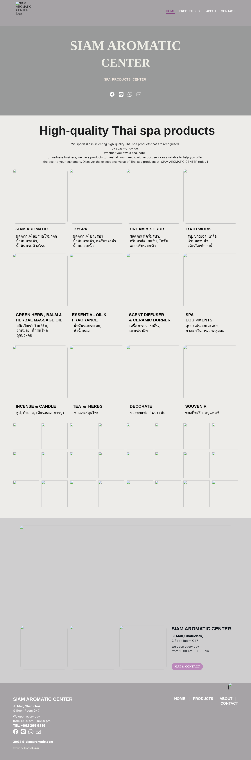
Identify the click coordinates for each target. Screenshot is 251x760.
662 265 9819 (34, 725)
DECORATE (141, 406)
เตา (132, 331)
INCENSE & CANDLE (36, 406)
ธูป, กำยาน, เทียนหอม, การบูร (40, 413)
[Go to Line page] (121, 94)
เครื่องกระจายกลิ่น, (145, 326)
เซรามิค (141, 331)
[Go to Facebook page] (112, 94)
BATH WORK (198, 229)
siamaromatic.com (39, 741)
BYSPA (80, 229)
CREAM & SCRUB (147, 229)
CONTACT (228, 11)
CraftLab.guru (31, 748)
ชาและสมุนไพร (86, 413)
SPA (190, 314)
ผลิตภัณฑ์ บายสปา (88, 236)
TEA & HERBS (88, 406)
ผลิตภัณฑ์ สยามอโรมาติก (36, 236)
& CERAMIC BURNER (150, 320)
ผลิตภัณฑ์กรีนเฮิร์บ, (33, 326)
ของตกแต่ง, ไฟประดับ (147, 413)
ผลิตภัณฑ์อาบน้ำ (200, 246)
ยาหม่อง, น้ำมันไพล (32, 330)
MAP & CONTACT (187, 666)
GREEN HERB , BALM (37, 314)
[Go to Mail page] (139, 94)
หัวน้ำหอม (82, 331)
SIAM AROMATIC (31, 229)
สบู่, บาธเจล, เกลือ (202, 236)
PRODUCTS (187, 11)
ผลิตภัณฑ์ (138, 236)
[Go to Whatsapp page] (130, 94)
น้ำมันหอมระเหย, (88, 326)
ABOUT (211, 11)
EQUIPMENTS (199, 320)
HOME (170, 11)
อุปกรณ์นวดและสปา (202, 326)
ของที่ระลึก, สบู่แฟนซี (203, 413)
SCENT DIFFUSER (147, 314)
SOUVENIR (196, 406)
